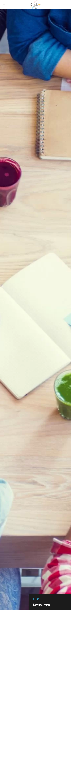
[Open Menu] (4, 4)
